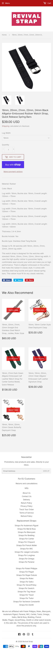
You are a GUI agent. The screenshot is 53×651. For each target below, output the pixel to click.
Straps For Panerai (26, 562)
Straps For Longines (26, 555)
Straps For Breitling (26, 535)
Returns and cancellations (26, 483)
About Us (26, 493)
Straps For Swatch (26, 588)
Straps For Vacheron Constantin (26, 601)
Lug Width (6, 133)
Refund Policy (26, 516)
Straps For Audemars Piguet (26, 525)
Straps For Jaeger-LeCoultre (26, 552)
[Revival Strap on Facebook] (19, 634)
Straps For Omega (26, 558)
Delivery (26, 499)
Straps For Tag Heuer (27, 591)
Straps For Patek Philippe (26, 568)
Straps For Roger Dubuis (26, 575)
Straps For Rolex (26, 578)
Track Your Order (26, 509)
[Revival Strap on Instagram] (28, 634)
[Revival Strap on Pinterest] (24, 634)
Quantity (5, 145)
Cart (49, 3)
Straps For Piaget (26, 572)
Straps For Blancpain (26, 532)
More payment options (13, 171)
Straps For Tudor (27, 598)
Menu (7, 3)
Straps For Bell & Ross (26, 529)
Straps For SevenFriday (26, 585)
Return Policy (26, 503)
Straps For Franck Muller (26, 545)
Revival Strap (28, 641)
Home (4, 35)
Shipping (5, 126)
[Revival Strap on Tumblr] (32, 634)
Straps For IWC (26, 549)
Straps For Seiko (26, 582)
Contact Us (26, 496)
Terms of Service (26, 513)
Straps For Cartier (26, 539)
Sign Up (46, 471)
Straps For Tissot (26, 595)
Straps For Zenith (26, 605)
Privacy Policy (26, 506)
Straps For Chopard (26, 542)
